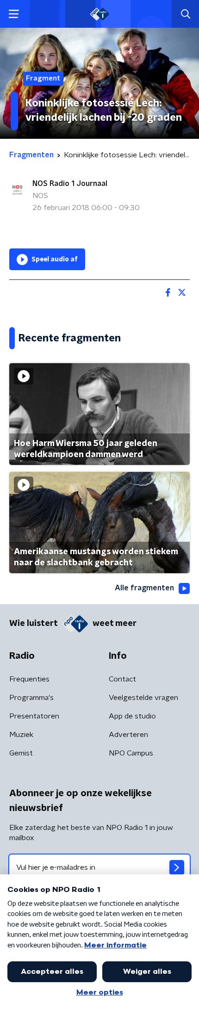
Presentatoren (34, 716)
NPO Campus (131, 753)
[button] (14, 14)
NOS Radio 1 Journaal (69, 183)
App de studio (132, 716)
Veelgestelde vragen (143, 697)
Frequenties (29, 679)
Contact (122, 679)
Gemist (21, 753)
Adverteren (128, 734)
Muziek (21, 734)
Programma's (31, 697)
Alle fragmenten (144, 588)
